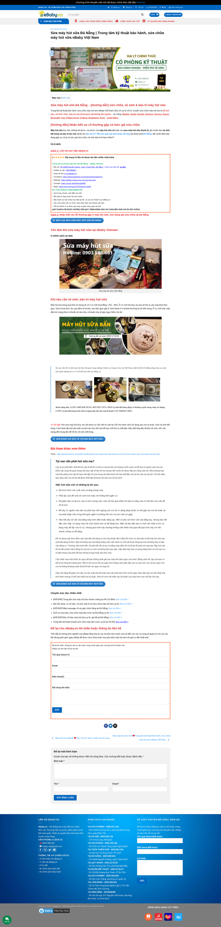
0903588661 (71, 170)
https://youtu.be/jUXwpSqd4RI (73, 183)
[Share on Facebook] (106, 726)
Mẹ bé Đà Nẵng (61, 29)
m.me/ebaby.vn (70, 174)
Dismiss (141, 2)
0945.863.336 (117, 849)
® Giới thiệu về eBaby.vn (51, 859)
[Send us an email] (162, 7)
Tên (56, 784)
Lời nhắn (141, 858)
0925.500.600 (112, 876)
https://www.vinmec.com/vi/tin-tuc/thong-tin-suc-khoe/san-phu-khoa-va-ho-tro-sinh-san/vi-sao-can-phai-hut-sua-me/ (108, 454)
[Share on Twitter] (110, 726)
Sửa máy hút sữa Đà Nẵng (69, 105)
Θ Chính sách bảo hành (50, 872)
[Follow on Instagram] (45, 850)
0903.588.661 (109, 856)
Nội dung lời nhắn (61, 687)
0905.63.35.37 (117, 869)
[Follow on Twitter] (50, 850)
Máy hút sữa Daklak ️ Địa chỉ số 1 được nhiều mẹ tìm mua (82, 738)
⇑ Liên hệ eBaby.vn (48, 862)
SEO (52, 29)
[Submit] (142, 15)
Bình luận (59, 761)
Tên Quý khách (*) (60, 655)
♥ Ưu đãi (44, 865)
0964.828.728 (106, 836)
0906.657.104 (112, 827)
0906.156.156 (111, 843)
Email (55, 666)
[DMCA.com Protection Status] (54, 911)
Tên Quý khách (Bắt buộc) (149, 836)
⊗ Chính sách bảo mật (49, 868)
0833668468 (109, 892)
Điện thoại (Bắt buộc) (147, 847)
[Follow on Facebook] (160, 7)
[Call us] (165, 7)
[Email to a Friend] (115, 726)
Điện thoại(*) (58, 677)
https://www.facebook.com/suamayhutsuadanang (82, 177)
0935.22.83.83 (111, 863)
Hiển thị (65, 98)
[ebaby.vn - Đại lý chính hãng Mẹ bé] (50, 14)
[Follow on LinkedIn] (54, 850)
